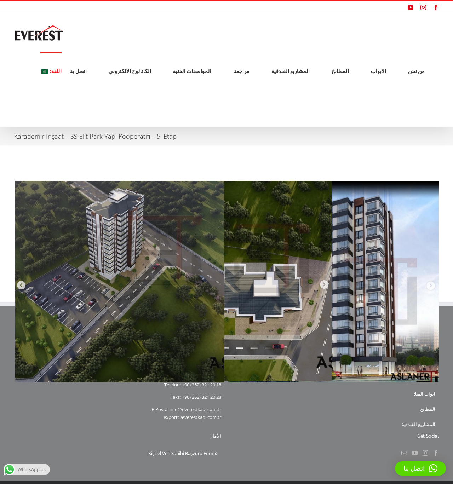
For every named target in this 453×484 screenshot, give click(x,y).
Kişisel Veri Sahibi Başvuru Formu (183, 453)
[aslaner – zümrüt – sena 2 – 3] (333, 184)
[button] (420, 468)
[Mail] (404, 453)
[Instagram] (425, 453)
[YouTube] (415, 453)
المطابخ (427, 409)
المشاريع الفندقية (418, 424)
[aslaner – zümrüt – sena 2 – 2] (227, 184)
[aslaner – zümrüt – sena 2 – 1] (119, 184)
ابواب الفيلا (424, 394)
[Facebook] (436, 453)
